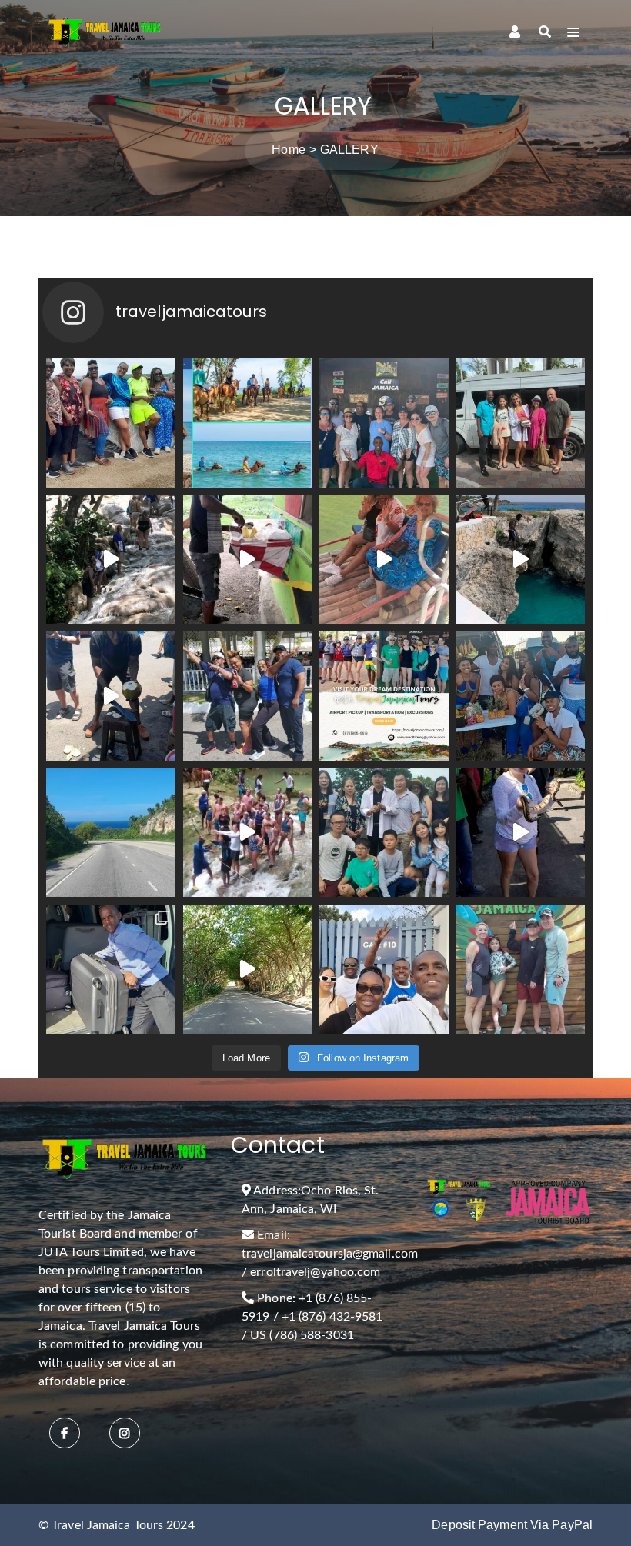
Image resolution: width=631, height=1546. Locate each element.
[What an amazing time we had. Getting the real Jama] (110, 696)
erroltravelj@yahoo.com (315, 1272)
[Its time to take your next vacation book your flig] (247, 969)
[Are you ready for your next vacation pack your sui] (110, 423)
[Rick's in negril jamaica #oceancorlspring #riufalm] (521, 560)
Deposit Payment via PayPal (512, 1524)
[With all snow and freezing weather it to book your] (110, 833)
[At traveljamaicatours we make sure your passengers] (521, 696)
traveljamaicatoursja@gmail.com (330, 1254)
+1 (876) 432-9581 (332, 1317)
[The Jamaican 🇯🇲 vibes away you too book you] (384, 423)
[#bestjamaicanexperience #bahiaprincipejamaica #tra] (384, 560)
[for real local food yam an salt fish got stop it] (247, 560)
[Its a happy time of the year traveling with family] (384, 833)
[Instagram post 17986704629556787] (247, 833)
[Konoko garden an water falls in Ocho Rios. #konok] (521, 833)
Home (288, 149)
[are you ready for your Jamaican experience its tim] (247, 423)
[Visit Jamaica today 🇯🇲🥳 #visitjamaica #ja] (384, 696)
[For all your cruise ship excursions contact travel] (384, 969)
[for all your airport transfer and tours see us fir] (247, 696)
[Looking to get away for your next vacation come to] (110, 560)
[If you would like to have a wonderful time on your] (521, 969)
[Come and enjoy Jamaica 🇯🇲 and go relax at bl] (521, 423)
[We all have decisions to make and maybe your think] (110, 969)
